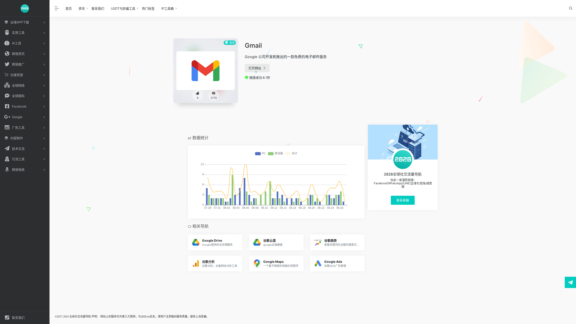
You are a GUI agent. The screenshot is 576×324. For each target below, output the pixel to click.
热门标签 (148, 8)
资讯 (82, 8)
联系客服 (402, 200)
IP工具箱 (167, 8)
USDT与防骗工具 (123, 8)
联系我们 (98, 8)
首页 (68, 8)
